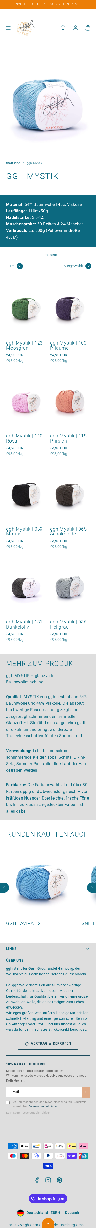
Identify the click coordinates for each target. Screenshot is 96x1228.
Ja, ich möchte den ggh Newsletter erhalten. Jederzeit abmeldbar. (49, 1104)
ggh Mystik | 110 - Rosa (26, 438)
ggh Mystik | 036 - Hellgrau (70, 624)
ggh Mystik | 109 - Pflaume (70, 345)
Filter (10, 266)
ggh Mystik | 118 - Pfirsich (70, 438)
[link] (75, 28)
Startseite (13, 163)
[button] (8, 28)
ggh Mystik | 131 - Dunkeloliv (26, 624)
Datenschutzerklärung (43, 1106)
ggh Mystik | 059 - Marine (26, 531)
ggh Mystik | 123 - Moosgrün (26, 345)
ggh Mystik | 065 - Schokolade (70, 531)
